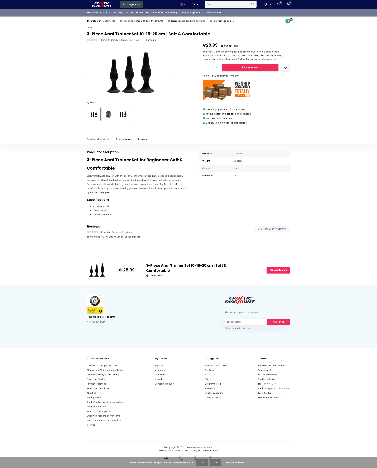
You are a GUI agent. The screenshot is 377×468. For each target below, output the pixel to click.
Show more (268, 59)
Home (90, 27)
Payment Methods (96, 383)
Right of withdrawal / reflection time (105, 402)
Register (159, 365)
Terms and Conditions (98, 388)
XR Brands (113, 39)
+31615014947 (269, 383)
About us (91, 392)
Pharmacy (171, 12)
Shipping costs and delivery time (103, 415)
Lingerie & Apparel (190, 12)
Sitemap (91, 424)
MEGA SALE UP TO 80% (98, 12)
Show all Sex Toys (130, 39)
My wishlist (160, 379)
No (215, 462)
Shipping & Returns (96, 406)
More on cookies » (235, 462)
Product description (99, 139)
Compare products (164, 383)
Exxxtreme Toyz (154, 12)
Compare (151, 39)
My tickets (160, 374)
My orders (160, 370)
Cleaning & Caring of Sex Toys (102, 365)
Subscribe (278, 321)
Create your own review (273, 228)
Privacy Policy (94, 397)
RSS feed (208, 447)
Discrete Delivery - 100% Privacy (103, 374)
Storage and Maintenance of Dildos (105, 370)
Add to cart (252, 67)
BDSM (130, 12)
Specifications (124, 139)
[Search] (253, 4)
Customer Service (96, 379)
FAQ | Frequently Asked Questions (104, 420)
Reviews (142, 139)
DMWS (198, 447)
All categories (130, 4)
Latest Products (212, 12)
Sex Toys (118, 12)
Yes (202, 462)
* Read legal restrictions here (238, 328)
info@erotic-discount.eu (277, 388)
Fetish (139, 12)
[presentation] (88, 73)
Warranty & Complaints (99, 411)
